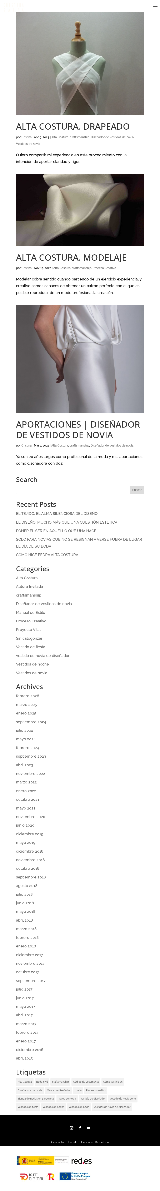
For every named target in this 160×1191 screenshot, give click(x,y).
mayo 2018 (25, 911)
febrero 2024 (27, 748)
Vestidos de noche (32, 664)
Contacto (57, 1142)
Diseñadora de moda (30, 1090)
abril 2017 (24, 1015)
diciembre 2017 (29, 955)
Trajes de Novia (67, 1098)
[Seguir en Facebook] (80, 1128)
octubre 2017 (27, 972)
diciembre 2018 (29, 851)
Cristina (26, 137)
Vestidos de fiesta (28, 1107)
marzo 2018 (26, 929)
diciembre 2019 (29, 834)
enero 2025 (26, 713)
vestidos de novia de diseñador (112, 1107)
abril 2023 (24, 765)
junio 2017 (25, 998)
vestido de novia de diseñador (43, 655)
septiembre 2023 (31, 756)
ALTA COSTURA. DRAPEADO (73, 126)
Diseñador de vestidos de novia (112, 137)
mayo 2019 (25, 842)
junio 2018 (25, 903)
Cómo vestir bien (112, 1081)
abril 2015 (24, 1058)
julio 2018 (24, 894)
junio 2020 (25, 825)
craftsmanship (79, 137)
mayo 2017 (25, 1006)
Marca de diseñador (58, 1090)
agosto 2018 (27, 885)
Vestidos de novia (28, 143)
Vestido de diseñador (92, 1098)
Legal (72, 1142)
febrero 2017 (27, 1032)
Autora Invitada (29, 586)
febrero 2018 (27, 937)
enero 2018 (26, 946)
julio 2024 (24, 730)
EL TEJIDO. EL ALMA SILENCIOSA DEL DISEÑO (57, 513)
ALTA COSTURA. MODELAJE (71, 257)
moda (78, 1090)
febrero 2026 (27, 696)
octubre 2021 (27, 799)
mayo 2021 (25, 808)
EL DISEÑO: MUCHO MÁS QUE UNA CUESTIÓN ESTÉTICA (66, 522)
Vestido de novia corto (123, 1098)
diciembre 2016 (29, 1049)
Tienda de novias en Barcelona (36, 1098)
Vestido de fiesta (30, 647)
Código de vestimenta (86, 1081)
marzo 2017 (26, 1024)
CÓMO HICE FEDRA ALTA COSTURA (47, 555)
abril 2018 (24, 920)
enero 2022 (26, 791)
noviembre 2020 (30, 816)
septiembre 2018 (31, 877)
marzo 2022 (26, 782)
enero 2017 (26, 1041)
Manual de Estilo (30, 612)
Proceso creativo (95, 1090)
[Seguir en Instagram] (71, 1128)
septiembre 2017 (31, 980)
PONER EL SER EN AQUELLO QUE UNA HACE (56, 531)
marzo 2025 (26, 704)
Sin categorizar (29, 638)
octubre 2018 (27, 868)
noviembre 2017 (30, 963)
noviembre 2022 (30, 773)
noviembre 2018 (30, 860)
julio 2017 (24, 989)
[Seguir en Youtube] (88, 1128)
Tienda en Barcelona (95, 1142)
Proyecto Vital (28, 629)
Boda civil (42, 1081)
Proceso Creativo (104, 268)
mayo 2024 (26, 739)
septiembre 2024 (31, 722)
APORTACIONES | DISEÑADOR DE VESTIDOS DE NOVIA (78, 429)
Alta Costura (59, 137)
